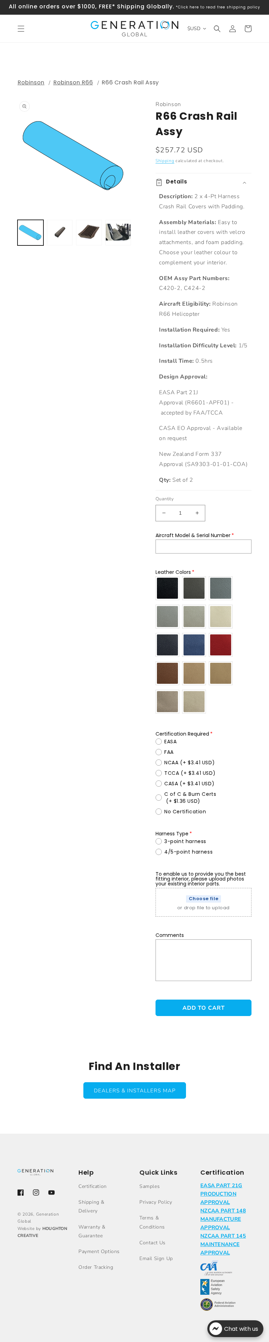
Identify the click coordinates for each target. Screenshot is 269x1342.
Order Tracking (95, 1267)
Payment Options (99, 1251)
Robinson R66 (73, 82)
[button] (21, 28)
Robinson (31, 82)
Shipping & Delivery (91, 1206)
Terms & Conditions (152, 1222)
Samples (149, 1186)
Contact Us (152, 1242)
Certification (92, 1186)
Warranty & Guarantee (91, 1231)
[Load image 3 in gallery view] (89, 233)
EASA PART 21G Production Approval (221, 1194)
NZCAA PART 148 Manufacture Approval (223, 1219)
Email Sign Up (156, 1258)
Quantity (165, 499)
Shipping (165, 161)
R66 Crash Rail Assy (130, 82)
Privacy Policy (155, 1202)
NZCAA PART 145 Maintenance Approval (223, 1244)
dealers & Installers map (134, 1090)
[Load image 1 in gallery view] (30, 233)
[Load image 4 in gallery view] (118, 233)
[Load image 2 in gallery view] (60, 233)
